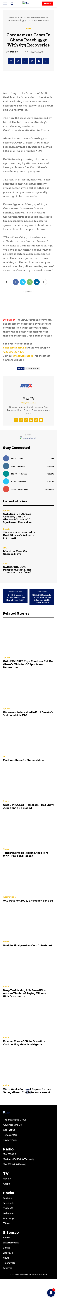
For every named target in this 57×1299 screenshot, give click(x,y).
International (9, 897)
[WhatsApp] (25, 61)
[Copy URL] (46, 61)
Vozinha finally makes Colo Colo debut (27, 945)
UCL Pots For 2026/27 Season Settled (28, 900)
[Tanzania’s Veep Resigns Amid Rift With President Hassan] (28, 829)
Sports (6, 510)
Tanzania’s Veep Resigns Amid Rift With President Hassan (25, 854)
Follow (50, 466)
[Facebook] (11, 61)
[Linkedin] (32, 61)
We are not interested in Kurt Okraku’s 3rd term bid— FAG (19, 535)
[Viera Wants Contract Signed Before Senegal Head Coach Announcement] (28, 1065)
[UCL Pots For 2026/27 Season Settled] (28, 877)
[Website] (36, 420)
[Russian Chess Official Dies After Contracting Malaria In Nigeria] (28, 1017)
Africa (6, 849)
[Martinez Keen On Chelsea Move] (46, 551)
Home (12, 17)
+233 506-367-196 (13, 351)
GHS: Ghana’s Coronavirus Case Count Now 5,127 (15, 597)
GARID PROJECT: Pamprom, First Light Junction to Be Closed (17, 569)
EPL (5, 548)
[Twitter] (18, 61)
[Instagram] (21, 420)
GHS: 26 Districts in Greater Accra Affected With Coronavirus (41, 599)
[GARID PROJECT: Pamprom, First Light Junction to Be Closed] (46, 568)
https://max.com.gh (28, 403)
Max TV (14, 51)
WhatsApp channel (23, 355)
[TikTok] (26, 420)
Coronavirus (32, 368)
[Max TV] (28, 386)
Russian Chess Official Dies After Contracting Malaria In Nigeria (25, 1043)
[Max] (28, 3)
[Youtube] (41, 420)
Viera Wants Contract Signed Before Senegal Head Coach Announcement (27, 1090)
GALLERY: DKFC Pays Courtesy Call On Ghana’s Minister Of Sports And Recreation (18, 518)
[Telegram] (39, 61)
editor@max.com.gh (14, 347)
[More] (44, 282)
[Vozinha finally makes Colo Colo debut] (28, 921)
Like (52, 458)
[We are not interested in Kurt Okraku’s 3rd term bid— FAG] (46, 533)
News (21, 17)
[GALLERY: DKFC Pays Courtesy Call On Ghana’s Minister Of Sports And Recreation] (46, 516)
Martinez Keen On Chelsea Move (15, 552)
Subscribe (49, 489)
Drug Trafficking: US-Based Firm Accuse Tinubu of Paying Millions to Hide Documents (26, 993)
